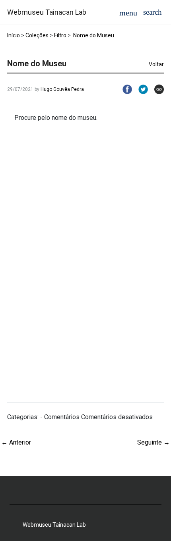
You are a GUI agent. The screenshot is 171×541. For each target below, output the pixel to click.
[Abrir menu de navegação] (128, 12)
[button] (152, 12)
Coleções (37, 35)
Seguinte (153, 442)
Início (13, 35)
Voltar (156, 64)
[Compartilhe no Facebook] (124, 89)
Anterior (16, 442)
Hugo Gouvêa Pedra (62, 89)
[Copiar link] (156, 89)
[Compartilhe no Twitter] (140, 89)
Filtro (60, 35)
